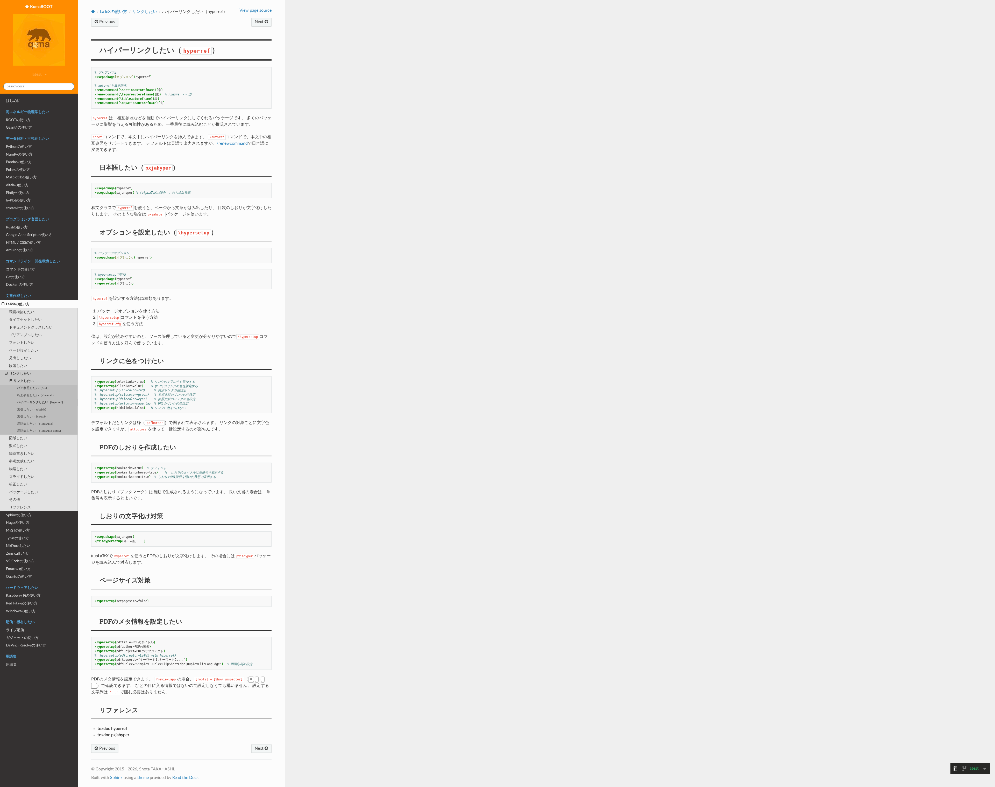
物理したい (18, 469)
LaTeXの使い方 (18, 304)
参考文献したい (21, 461)
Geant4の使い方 (19, 127)
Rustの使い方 (17, 227)
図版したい (18, 438)
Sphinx (116, 778)
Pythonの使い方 (19, 147)
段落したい (18, 366)
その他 (14, 500)
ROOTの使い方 (18, 120)
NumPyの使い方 (19, 154)
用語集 (11, 664)
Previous (106, 22)
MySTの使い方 (18, 530)
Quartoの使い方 (19, 577)
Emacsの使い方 (18, 569)
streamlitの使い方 (20, 208)
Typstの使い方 (17, 538)
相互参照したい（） (33, 388)
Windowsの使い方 (21, 611)
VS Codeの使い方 (20, 561)
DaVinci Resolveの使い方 (26, 645)
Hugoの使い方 (17, 523)
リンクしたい (20, 373)
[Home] (93, 11)
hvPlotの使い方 (18, 200)
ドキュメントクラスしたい (31, 327)
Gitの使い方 (15, 277)
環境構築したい (21, 312)
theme (143, 778)
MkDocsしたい (18, 546)
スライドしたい (21, 477)
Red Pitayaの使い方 (21, 603)
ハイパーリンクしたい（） (41, 402)
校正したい (18, 484)
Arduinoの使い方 (19, 250)
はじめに (13, 101)
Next (260, 22)
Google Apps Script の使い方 (29, 235)
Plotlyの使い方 (17, 193)
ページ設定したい (23, 350)
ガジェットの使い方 (22, 638)
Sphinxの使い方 (18, 515)
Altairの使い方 (17, 185)
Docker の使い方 (19, 285)
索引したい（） (32, 409)
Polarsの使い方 (18, 170)
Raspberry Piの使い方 (23, 595)
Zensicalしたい (18, 553)
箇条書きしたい (21, 454)
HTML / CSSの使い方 (23, 243)
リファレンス (20, 507)
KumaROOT (41, 7)
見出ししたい (20, 358)
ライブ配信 (15, 630)
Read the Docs (185, 778)
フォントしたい (21, 343)
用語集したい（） (36, 423)
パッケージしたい (23, 492)
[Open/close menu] (3, 304)
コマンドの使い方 (20, 269)
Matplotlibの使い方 (21, 177)
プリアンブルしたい (25, 335)
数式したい (18, 446)
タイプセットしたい (25, 320)
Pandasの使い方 (19, 162)
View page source (255, 10)
